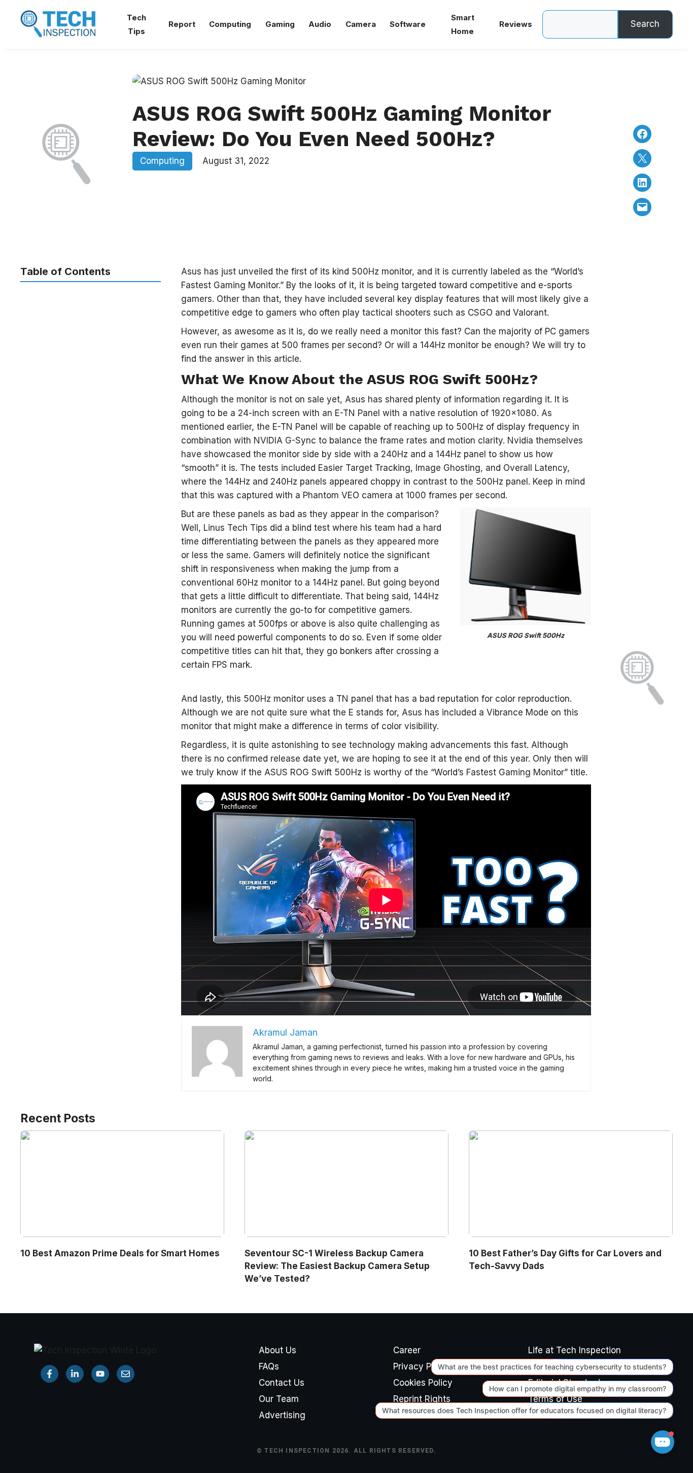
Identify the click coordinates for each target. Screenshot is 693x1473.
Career (407, 1350)
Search (645, 24)
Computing (162, 161)
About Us (277, 1350)
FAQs (269, 1366)
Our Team (279, 1399)
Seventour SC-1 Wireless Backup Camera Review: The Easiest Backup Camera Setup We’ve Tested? (337, 1266)
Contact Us (281, 1383)
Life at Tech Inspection (574, 1350)
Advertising (282, 1415)
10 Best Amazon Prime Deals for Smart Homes (120, 1253)
